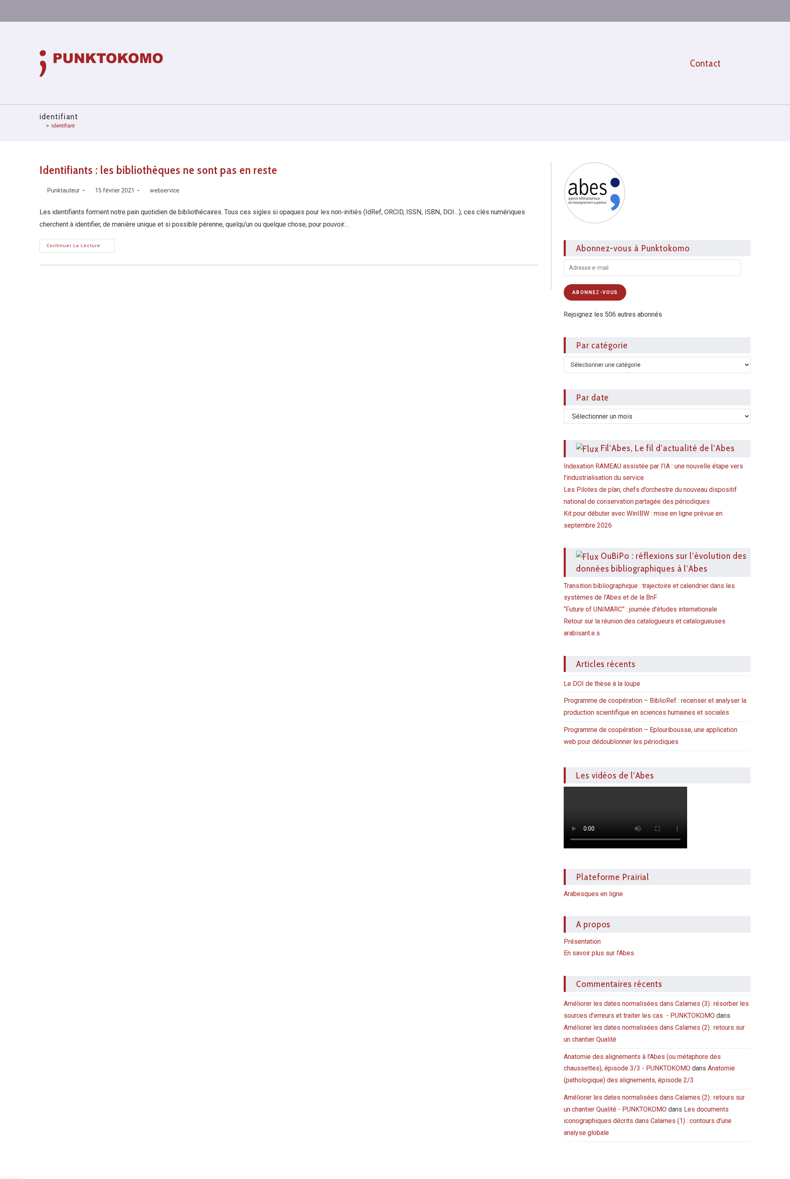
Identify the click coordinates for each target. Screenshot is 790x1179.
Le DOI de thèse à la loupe (602, 684)
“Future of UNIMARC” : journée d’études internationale (640, 609)
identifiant (63, 126)
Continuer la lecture (80, 243)
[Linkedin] (669, 10)
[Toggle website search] (743, 63)
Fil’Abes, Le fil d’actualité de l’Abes (668, 448)
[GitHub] (713, 10)
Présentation (582, 941)
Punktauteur (63, 190)
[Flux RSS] (743, 10)
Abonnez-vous (595, 292)
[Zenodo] (683, 10)
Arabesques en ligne (593, 894)
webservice (164, 190)
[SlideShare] (699, 10)
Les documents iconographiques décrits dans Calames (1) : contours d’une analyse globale (648, 1121)
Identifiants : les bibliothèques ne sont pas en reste (158, 170)
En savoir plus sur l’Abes (599, 953)
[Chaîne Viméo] (729, 10)
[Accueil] (42, 126)
